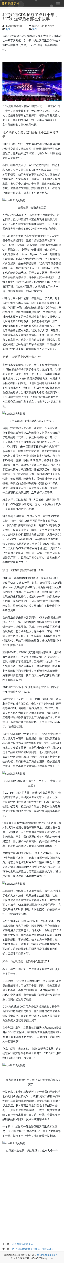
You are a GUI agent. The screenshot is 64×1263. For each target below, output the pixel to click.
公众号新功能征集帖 (22, 1244)
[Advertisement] (32, 1201)
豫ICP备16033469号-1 (48, 1254)
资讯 (7, 29)
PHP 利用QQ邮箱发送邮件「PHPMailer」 (33, 1249)
